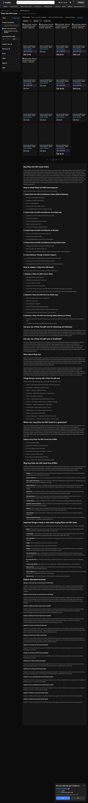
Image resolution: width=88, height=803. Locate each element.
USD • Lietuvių (64, 2)
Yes (63, 798)
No (78, 798)
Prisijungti (80, 2)
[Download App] (74, 2)
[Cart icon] (70, 2)
